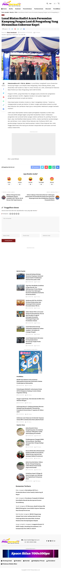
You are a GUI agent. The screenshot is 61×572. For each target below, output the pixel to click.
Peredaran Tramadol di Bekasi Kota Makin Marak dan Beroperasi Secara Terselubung (30, 500)
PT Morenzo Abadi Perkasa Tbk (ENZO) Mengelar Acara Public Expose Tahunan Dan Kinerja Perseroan (30, 508)
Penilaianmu (5, 213)
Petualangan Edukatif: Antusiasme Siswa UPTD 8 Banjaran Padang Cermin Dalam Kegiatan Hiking (29, 390)
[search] (47, 3)
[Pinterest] (51, 541)
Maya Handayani (12, 32)
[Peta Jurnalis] (12, 3)
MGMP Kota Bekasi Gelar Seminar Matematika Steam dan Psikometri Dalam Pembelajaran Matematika (29, 381)
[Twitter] (49, 541)
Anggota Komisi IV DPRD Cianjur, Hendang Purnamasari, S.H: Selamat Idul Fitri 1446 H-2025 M (30, 526)
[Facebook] (47, 541)
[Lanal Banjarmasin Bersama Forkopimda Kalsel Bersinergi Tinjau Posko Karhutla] (21, 340)
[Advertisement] (33, 144)
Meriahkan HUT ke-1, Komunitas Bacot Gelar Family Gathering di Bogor (29, 492)
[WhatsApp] (55, 541)
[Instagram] (53, 541)
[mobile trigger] (58, 3)
